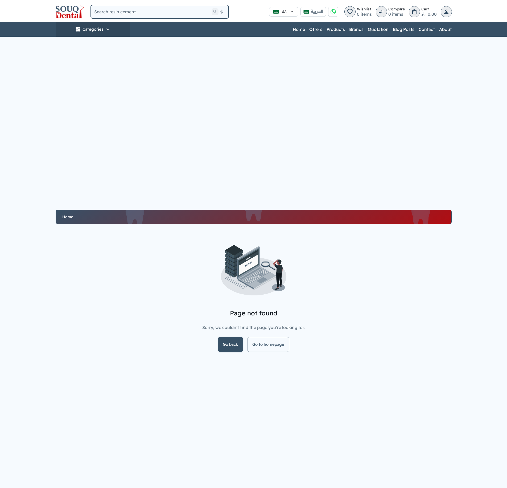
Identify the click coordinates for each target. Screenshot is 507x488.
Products (336, 29)
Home (299, 29)
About (445, 29)
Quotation (378, 29)
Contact (427, 29)
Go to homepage (268, 344)
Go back (230, 344)
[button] (350, 11)
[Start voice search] (221, 11)
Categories (93, 29)
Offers (315, 29)
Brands (356, 29)
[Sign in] (446, 11)
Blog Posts (403, 29)
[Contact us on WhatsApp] (333, 12)
